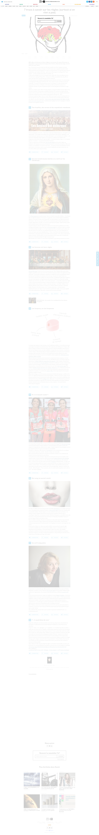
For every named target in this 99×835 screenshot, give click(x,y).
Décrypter (35, 4)
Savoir (49, 4)
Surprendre (91, 4)
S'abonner (59, 21)
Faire (64, 4)
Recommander (78, 4)
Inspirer (21, 4)
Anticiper (7, 4)
